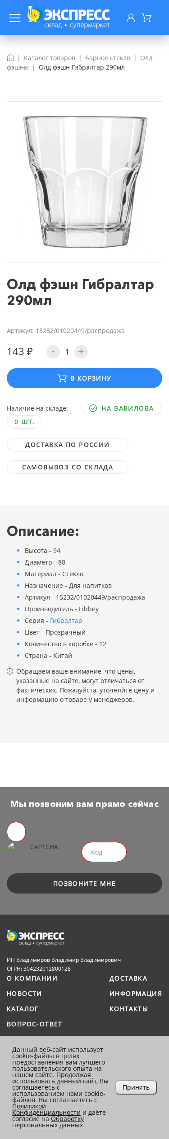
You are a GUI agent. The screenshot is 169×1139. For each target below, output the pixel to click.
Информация (136, 993)
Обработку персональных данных (48, 1121)
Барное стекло (107, 57)
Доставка (128, 978)
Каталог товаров (49, 57)
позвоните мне (84, 883)
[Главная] (10, 57)
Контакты (129, 1008)
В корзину (91, 378)
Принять (136, 1087)
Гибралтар (66, 620)
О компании (32, 978)
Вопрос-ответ (35, 1024)
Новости (24, 993)
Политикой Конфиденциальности (46, 1109)
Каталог (23, 1008)
